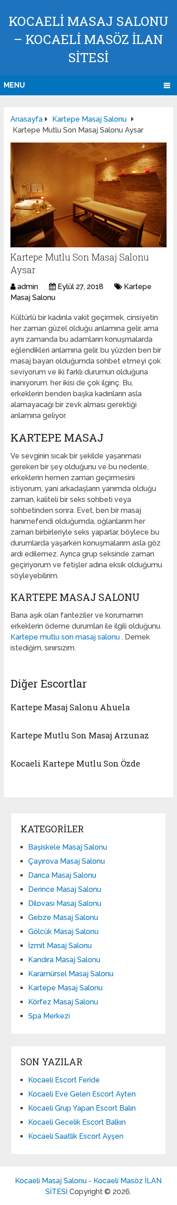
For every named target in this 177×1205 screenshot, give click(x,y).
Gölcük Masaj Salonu (63, 931)
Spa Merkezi (49, 1016)
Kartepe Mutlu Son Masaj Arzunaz (79, 735)
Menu (14, 85)
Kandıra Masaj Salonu (64, 959)
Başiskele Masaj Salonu (67, 847)
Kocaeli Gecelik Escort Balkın (77, 1122)
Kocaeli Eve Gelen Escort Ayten (82, 1094)
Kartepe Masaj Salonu (65, 988)
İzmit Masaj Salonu (60, 945)
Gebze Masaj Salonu (63, 917)
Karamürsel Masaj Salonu (70, 973)
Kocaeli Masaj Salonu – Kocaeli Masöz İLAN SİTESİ (88, 39)
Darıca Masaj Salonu (62, 875)
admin (27, 286)
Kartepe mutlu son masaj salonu (66, 637)
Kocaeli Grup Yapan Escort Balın (82, 1108)
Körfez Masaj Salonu (63, 1002)
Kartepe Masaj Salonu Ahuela (70, 707)
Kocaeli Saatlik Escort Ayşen (75, 1136)
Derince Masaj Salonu (64, 889)
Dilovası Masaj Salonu (64, 903)
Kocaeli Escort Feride (64, 1080)
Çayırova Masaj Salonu (66, 861)
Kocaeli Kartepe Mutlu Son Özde (75, 763)
